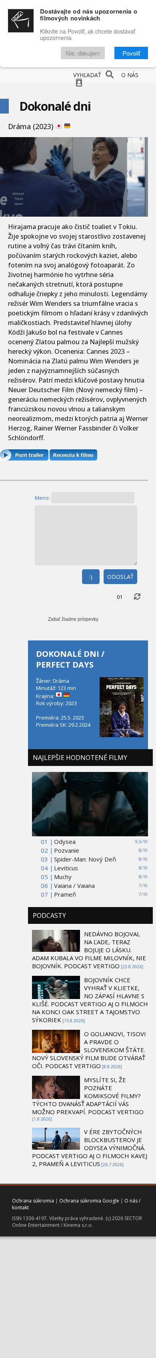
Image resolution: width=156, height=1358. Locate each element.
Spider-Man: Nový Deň (85, 859)
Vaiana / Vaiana (74, 885)
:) (90, 576)
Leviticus (66, 868)
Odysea (65, 842)
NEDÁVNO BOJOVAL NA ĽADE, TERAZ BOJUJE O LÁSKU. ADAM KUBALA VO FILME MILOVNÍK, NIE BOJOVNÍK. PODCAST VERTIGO (89, 950)
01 (119, 596)
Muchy (63, 877)
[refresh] (137, 597)
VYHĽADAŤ (87, 75)
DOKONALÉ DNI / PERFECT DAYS (70, 659)
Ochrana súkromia (33, 1200)
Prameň (65, 894)
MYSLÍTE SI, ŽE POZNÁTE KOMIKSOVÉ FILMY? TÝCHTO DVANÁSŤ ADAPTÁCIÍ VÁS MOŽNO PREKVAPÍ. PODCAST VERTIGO (88, 1096)
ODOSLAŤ (120, 576)
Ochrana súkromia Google (89, 1200)
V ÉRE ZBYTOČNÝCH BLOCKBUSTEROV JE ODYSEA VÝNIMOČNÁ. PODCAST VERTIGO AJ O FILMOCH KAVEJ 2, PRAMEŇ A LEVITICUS (89, 1148)
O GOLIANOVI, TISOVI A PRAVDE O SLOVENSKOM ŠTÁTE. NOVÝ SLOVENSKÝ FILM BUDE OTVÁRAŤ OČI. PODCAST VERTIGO (89, 1050)
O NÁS (129, 75)
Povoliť (131, 53)
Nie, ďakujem (83, 53)
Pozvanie (66, 850)
